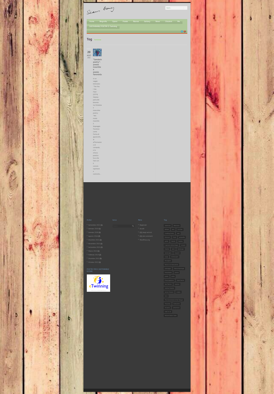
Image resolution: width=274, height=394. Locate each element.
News (158, 21)
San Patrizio (168, 284)
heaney (180, 241)
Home (91, 21)
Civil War (179, 229)
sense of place (169, 292)
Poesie (125, 21)
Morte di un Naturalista (171, 264)
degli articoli (146, 232)
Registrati (143, 225)
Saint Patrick (180, 280)
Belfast (167, 229)
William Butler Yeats (171, 315)
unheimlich (176, 307)
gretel (166, 241)
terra (166, 296)
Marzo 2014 (92, 251)
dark (178, 233)
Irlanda (167, 249)
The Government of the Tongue (174, 300)
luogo (166, 257)
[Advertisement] (137, 203)
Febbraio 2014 (93, 255)
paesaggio (168, 268)
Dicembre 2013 (93, 258)
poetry (166, 276)
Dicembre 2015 (93, 240)
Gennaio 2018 (93, 232)
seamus (177, 284)
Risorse (136, 21)
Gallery (147, 21)
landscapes (168, 253)
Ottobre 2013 (93, 262)
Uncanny (167, 307)
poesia (177, 272)
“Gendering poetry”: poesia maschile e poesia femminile (98, 67)
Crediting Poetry (169, 233)
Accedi (142, 228)
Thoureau (167, 303)
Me (178, 21)
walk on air (168, 311)
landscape (181, 249)
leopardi (177, 253)
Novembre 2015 (94, 243)
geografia (182, 237)
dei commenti (146, 236)
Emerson (167, 237)
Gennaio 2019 (93, 228)
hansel (173, 241)
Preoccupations (169, 280)
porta (173, 276)
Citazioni (168, 21)
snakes (178, 292)
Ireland (183, 245)
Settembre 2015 (94, 247)
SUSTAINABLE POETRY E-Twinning (103, 26)
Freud (174, 237)
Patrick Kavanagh (179, 268)
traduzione (176, 303)
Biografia (103, 21)
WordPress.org (145, 240)
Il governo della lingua (171, 245)
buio (173, 229)
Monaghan (168, 260)
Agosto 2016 (93, 236)
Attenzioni (176, 225)
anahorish (168, 225)
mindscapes (174, 257)
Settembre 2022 (94, 225)
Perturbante (168, 272)
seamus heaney (169, 288)
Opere (114, 21)
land (173, 249)
